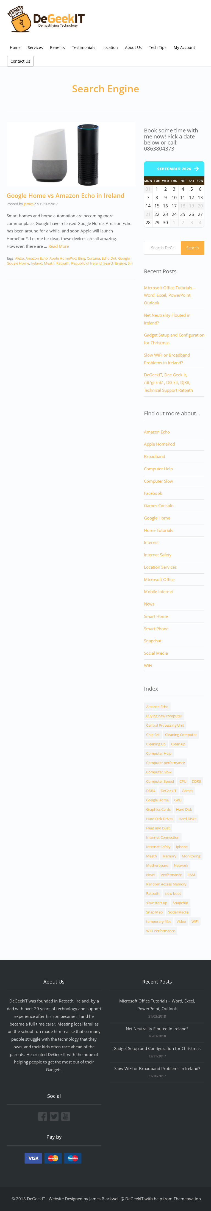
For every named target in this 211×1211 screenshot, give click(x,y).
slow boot (173, 893)
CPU (182, 781)
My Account (184, 47)
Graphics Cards (158, 809)
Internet (151, 542)
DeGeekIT (168, 790)
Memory (169, 856)
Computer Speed (160, 781)
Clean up (178, 743)
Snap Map (154, 912)
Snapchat (152, 640)
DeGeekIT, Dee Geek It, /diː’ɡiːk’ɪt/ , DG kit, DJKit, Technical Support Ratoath (168, 382)
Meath (49, 263)
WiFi (148, 665)
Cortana (93, 258)
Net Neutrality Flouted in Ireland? (157, 1028)
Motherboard (157, 865)
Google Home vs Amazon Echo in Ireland (65, 195)
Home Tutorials (158, 530)
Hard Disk (184, 809)
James (29, 203)
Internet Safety (157, 554)
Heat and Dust (158, 828)
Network (181, 865)
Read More (58, 246)
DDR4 (150, 790)
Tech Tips (157, 47)
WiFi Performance (160, 930)
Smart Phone (156, 628)
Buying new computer (164, 715)
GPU (177, 800)
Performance (171, 874)
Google (124, 258)
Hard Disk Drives (159, 818)
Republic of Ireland (86, 263)
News (149, 604)
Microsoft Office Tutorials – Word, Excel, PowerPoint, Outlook (169, 295)
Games (187, 790)
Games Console (158, 505)
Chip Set (153, 734)
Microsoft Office (159, 579)
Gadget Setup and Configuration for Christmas (157, 1048)
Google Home (18, 263)
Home (15, 47)
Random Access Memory (166, 884)
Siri (130, 263)
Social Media (156, 653)
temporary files (158, 921)
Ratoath (63, 263)
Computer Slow (158, 481)
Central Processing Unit (165, 725)
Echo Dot (109, 258)
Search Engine (114, 263)
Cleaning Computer (181, 734)
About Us (133, 47)
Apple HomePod (62, 258)
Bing (81, 258)
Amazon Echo (37, 258)
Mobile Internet (158, 591)
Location (110, 47)
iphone (182, 846)
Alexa (19, 258)
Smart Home (156, 616)
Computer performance (165, 762)
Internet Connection (162, 837)
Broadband (154, 456)
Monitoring (191, 856)
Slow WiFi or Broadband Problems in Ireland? (157, 1068)
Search (192, 247)
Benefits (57, 47)
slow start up (156, 902)
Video (181, 921)
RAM (191, 874)
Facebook (153, 493)
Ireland (36, 263)
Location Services (160, 567)
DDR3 (196, 781)
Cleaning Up (156, 743)
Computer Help (158, 468)
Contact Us (20, 61)
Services (35, 47)
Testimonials (83, 47)
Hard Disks (187, 818)
